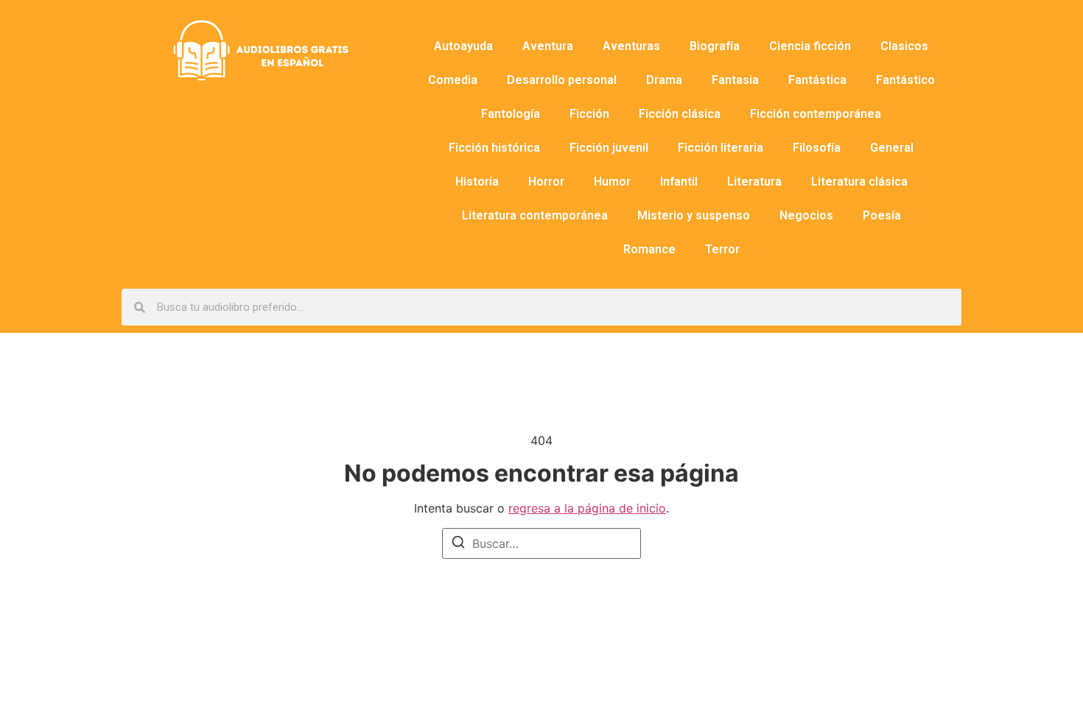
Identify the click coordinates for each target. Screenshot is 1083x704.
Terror (722, 249)
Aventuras (631, 46)
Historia (477, 182)
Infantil (679, 182)
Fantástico (905, 80)
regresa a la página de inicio (587, 508)
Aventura (547, 46)
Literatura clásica (859, 182)
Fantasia (735, 80)
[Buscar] (458, 544)
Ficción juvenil (608, 148)
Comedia (452, 80)
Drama (664, 80)
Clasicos (904, 46)
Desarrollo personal (562, 80)
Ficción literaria (720, 148)
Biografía (715, 46)
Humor (612, 182)
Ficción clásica (680, 114)
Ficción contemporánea (815, 114)
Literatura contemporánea (535, 215)
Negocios (806, 215)
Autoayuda (463, 46)
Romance (649, 249)
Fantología (510, 114)
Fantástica (817, 80)
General (892, 148)
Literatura (754, 182)
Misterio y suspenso (693, 215)
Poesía (882, 215)
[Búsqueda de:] (541, 543)
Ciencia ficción (810, 46)
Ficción (589, 114)
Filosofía (817, 148)
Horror (546, 182)
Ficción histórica (494, 148)
